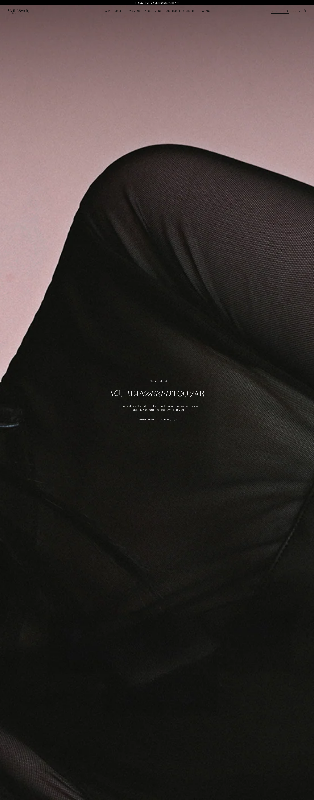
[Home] (18, 11)
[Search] (286, 11)
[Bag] (304, 11)
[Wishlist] (294, 11)
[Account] (299, 11)
